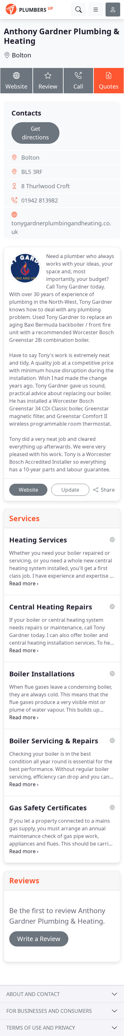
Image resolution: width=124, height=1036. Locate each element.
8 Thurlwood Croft (45, 186)
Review (47, 86)
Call (78, 86)
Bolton (21, 55)
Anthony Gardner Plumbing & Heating (62, 36)
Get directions (35, 133)
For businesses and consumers (49, 1010)
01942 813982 (39, 200)
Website (16, 86)
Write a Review (38, 938)
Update (70, 489)
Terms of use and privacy (40, 1027)
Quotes (109, 86)
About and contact (33, 994)
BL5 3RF (31, 172)
